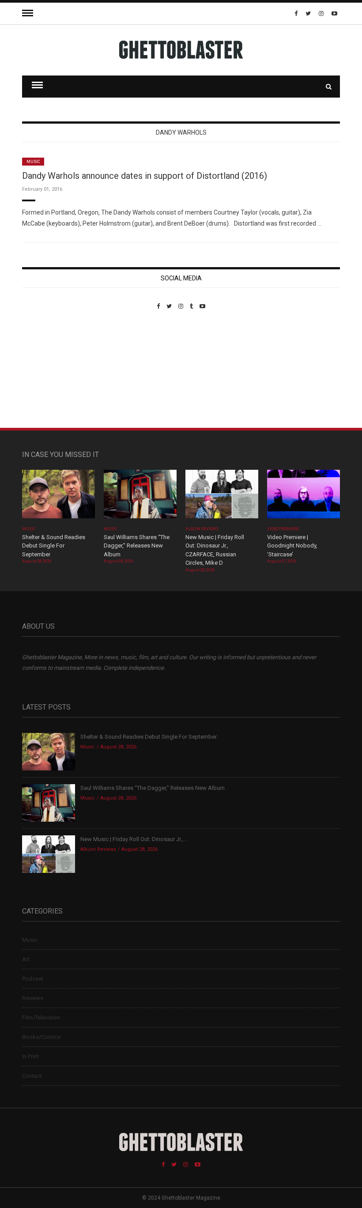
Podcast (32, 978)
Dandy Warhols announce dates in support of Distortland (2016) (144, 175)
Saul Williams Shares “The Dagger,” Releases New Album (137, 546)
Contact (32, 1075)
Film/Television (41, 1017)
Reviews (32, 998)
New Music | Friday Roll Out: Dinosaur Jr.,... (133, 839)
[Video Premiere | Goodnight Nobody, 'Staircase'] (303, 497)
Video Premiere (283, 529)
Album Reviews (202, 529)
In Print (30, 1056)
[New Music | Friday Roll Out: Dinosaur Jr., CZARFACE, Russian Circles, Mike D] (221, 497)
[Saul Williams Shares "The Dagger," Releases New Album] (140, 497)
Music (33, 161)
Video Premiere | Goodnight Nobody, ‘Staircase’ (292, 546)
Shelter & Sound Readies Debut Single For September (53, 546)
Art (26, 959)
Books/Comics (41, 1037)
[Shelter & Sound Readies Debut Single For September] (58, 497)
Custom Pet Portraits (48, 370)
